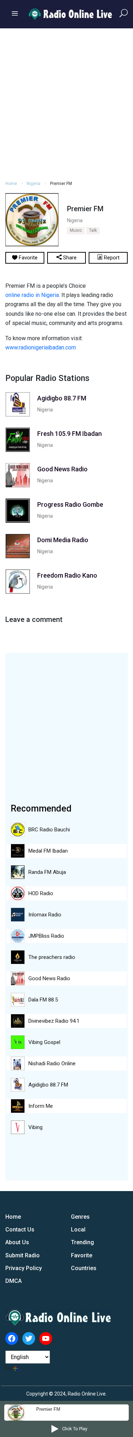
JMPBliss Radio (46, 936)
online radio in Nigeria (32, 295)
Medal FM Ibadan (48, 851)
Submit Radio (22, 1255)
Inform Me (40, 1106)
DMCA (13, 1281)
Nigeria (33, 183)
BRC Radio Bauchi (49, 829)
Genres (80, 1216)
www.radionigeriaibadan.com (40, 347)
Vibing (35, 1127)
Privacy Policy (23, 1268)
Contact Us (19, 1229)
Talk (93, 230)
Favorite (81, 1255)
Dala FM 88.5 (43, 1000)
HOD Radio (40, 893)
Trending (82, 1242)
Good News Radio (49, 978)
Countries (83, 1268)
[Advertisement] (66, 103)
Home (11, 183)
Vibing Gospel (44, 1042)
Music (76, 230)
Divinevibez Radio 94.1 (53, 1021)
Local (78, 1229)
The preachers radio (51, 957)
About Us (17, 1242)
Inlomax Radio (44, 914)
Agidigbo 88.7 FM (48, 1085)
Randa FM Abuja (47, 872)
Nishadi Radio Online (52, 1063)
